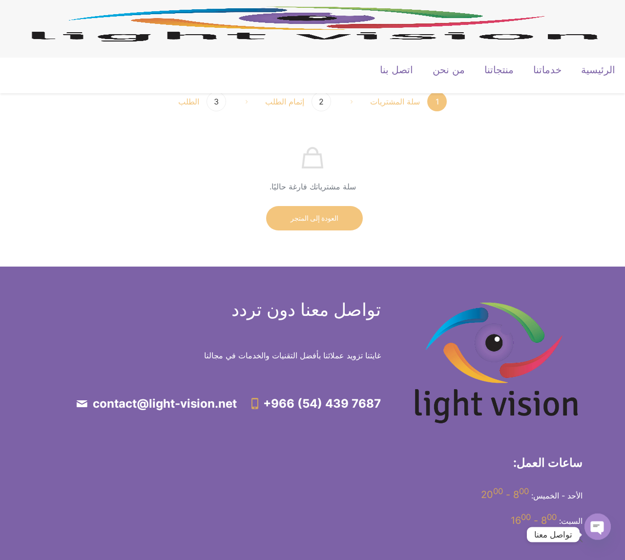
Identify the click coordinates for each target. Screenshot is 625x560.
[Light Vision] (315, 23)
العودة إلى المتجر (314, 218)
